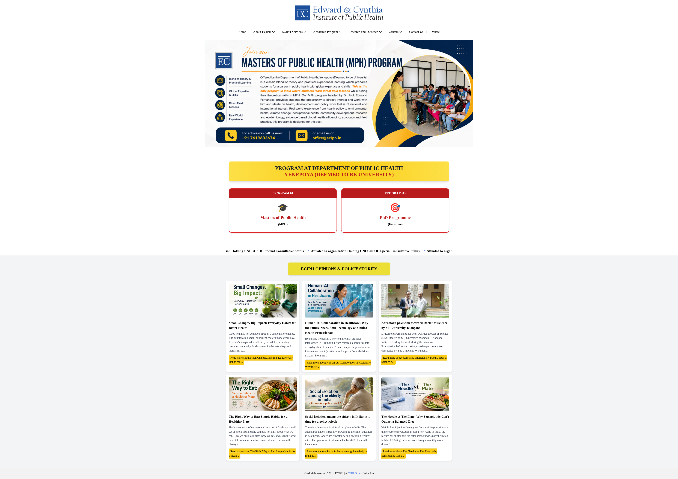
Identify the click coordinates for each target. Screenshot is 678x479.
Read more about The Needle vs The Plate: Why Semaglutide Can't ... (409, 453)
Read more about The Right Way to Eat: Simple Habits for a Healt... (262, 453)
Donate (435, 31)
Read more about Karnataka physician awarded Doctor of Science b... (414, 359)
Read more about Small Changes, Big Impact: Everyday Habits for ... (261, 359)
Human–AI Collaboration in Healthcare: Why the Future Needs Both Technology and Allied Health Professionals (336, 327)
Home (242, 31)
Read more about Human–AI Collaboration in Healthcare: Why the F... (338, 364)
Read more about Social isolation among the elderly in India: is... (336, 453)
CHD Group (355, 473)
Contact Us (416, 31)
